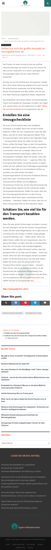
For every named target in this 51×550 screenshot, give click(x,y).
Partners (40, 544)
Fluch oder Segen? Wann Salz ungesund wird (18, 492)
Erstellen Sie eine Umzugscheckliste (17, 333)
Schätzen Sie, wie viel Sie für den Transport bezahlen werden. (25, 336)
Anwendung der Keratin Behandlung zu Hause (19, 508)
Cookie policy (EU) (18, 544)
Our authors (31, 544)
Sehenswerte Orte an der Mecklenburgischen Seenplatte (23, 477)
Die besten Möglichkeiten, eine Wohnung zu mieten (21, 471)
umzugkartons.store (33, 313)
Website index (21, 548)
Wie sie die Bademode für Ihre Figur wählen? (18, 480)
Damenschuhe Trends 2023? (12, 468)
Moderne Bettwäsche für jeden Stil (15, 364)
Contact (30, 548)
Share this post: (13, 338)
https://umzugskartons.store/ (15, 289)
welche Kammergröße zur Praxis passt (17, 393)
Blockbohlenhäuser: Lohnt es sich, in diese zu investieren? (23, 496)
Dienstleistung (6, 45)
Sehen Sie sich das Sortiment (12, 313)
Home (8, 544)
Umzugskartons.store (31, 277)
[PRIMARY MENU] (3, 3)
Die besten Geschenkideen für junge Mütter (18, 465)
